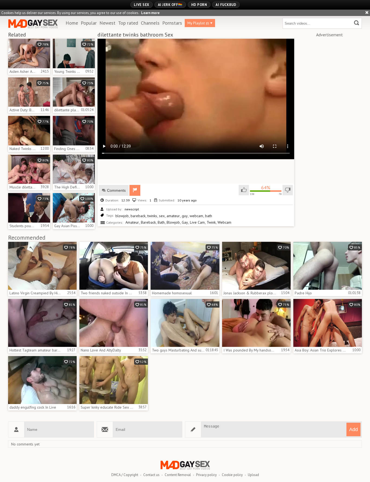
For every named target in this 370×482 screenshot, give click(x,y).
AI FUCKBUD (226, 4)
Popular (89, 23)
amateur (173, 215)
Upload (253, 475)
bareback (138, 215)
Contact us (151, 475)
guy (185, 215)
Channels (150, 23)
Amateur (132, 222)
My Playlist (198, 23)
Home (72, 23)
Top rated (128, 23)
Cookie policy (232, 475)
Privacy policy (206, 475)
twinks (152, 215)
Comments (116, 190)
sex (162, 215)
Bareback (148, 222)
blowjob (122, 215)
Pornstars (172, 23)
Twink (211, 222)
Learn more (150, 13)
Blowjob (173, 222)
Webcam (224, 222)
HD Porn (199, 4)
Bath (161, 222)
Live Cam (197, 222)
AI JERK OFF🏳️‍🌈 (170, 4)
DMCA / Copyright (124, 475)
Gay (185, 222)
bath (208, 215)
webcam (196, 215)
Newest (107, 23)
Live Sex (141, 4)
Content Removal (178, 475)
